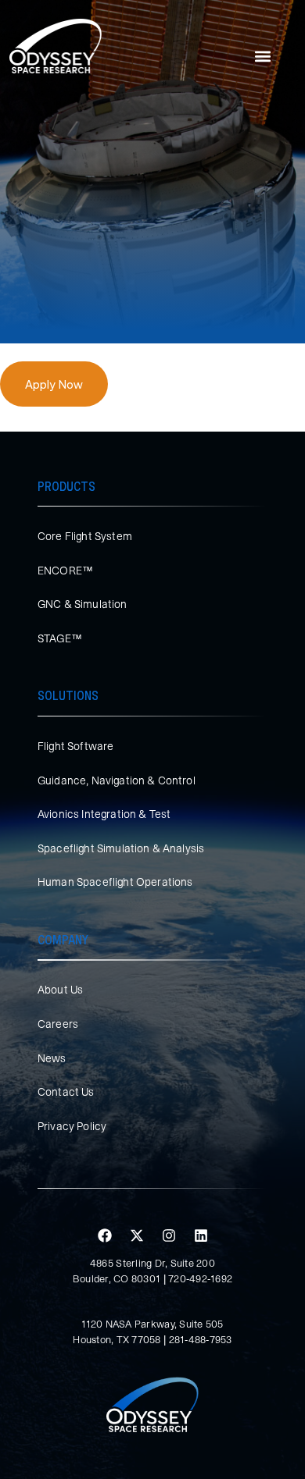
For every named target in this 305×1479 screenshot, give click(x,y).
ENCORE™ (65, 570)
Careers (58, 1024)
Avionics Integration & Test (104, 814)
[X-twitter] (137, 1235)
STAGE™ (60, 638)
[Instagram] (169, 1235)
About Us (60, 989)
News (52, 1058)
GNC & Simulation (82, 604)
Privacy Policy (72, 1126)
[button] (262, 56)
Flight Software (75, 746)
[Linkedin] (201, 1235)
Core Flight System (85, 536)
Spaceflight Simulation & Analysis (121, 848)
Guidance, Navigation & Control (117, 780)
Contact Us (66, 1092)
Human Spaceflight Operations (115, 882)
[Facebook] (105, 1235)
